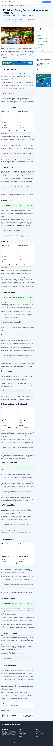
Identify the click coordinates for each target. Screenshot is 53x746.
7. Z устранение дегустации (41, 38)
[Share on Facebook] (13, 22)
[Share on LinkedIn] (16, 22)
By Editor (34, 19)
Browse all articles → (5, 710)
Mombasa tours (26, 205)
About (27, 1)
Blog (23, 1)
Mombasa (22, 73)
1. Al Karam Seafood (39, 29)
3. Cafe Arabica (39, 32)
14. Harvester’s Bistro (40, 48)
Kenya (12, 705)
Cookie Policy (38, 734)
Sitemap (37, 736)
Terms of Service (39, 733)
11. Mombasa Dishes (39, 44)
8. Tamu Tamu (38, 39)
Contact (20, 736)
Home (2, 5)
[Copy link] (18, 22)
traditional (3, 49)
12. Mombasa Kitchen (40, 45)
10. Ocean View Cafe (40, 42)
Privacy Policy (38, 731)
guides (7, 705)
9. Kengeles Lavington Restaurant (42, 41)
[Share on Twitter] (11, 22)
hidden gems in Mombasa (21, 569)
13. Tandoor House (39, 47)
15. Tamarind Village (39, 50)
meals (10, 174)
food (25, 270)
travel (4, 705)
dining (8, 86)
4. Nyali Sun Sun (39, 34)
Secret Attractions (9, 1)
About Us (21, 731)
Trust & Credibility (22, 733)
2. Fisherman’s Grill (39, 31)
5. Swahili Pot (38, 35)
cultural (2, 533)
